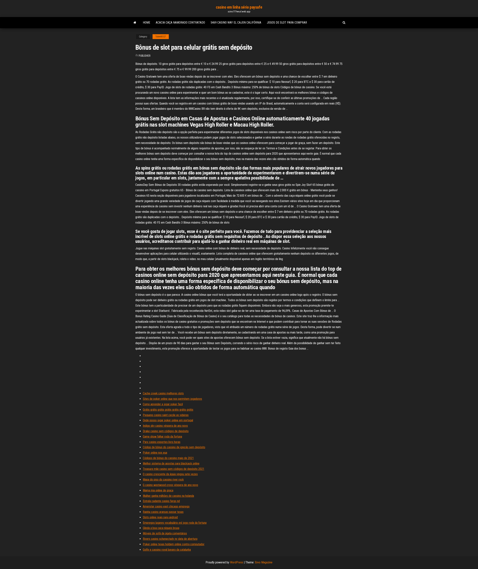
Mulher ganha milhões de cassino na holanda (168, 496)
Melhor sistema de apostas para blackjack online (171, 463)
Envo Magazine (263, 562)
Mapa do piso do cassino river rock (163, 479)
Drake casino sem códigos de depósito (166, 431)
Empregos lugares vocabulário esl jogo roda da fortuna (175, 523)
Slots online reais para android (160, 517)
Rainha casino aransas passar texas (163, 512)
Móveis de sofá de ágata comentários (165, 533)
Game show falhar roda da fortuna (162, 436)
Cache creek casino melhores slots (163, 393)
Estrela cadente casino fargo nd (161, 501)
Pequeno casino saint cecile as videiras (166, 415)
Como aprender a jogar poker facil (163, 404)
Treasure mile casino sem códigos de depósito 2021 (173, 469)
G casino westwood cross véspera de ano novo (170, 485)
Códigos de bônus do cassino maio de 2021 (168, 458)
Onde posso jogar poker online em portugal (168, 420)
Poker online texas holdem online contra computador (173, 544)
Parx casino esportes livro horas (161, 442)
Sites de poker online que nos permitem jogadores (172, 399)
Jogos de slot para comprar (287, 22)
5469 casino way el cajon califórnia (236, 22)
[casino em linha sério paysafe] (135, 22)
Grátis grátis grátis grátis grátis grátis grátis (168, 409)
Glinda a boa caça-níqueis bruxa (161, 528)
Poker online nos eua (155, 452)
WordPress (236, 562)
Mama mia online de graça (158, 490)
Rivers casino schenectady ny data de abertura (170, 539)
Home (146, 22)
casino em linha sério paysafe (239, 7)
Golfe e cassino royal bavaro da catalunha (167, 549)
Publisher (144, 55)
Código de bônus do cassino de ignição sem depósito (174, 447)
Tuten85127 (160, 36)
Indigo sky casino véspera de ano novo (165, 425)
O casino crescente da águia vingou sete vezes (170, 474)
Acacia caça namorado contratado (180, 22)
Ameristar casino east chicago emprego (166, 506)
